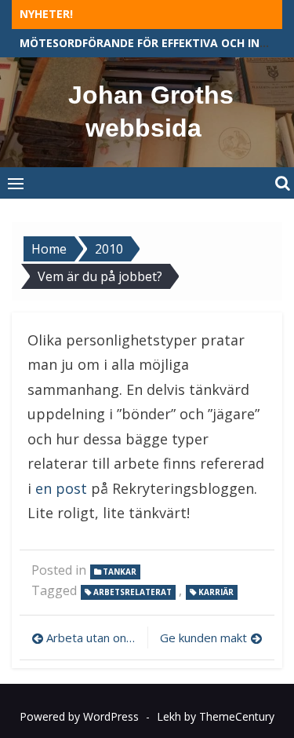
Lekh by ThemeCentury (215, 716)
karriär (216, 591)
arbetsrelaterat (132, 591)
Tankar (119, 571)
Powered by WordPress (79, 716)
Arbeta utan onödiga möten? (93, 637)
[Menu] (15, 183)
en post (59, 488)
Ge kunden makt (203, 637)
